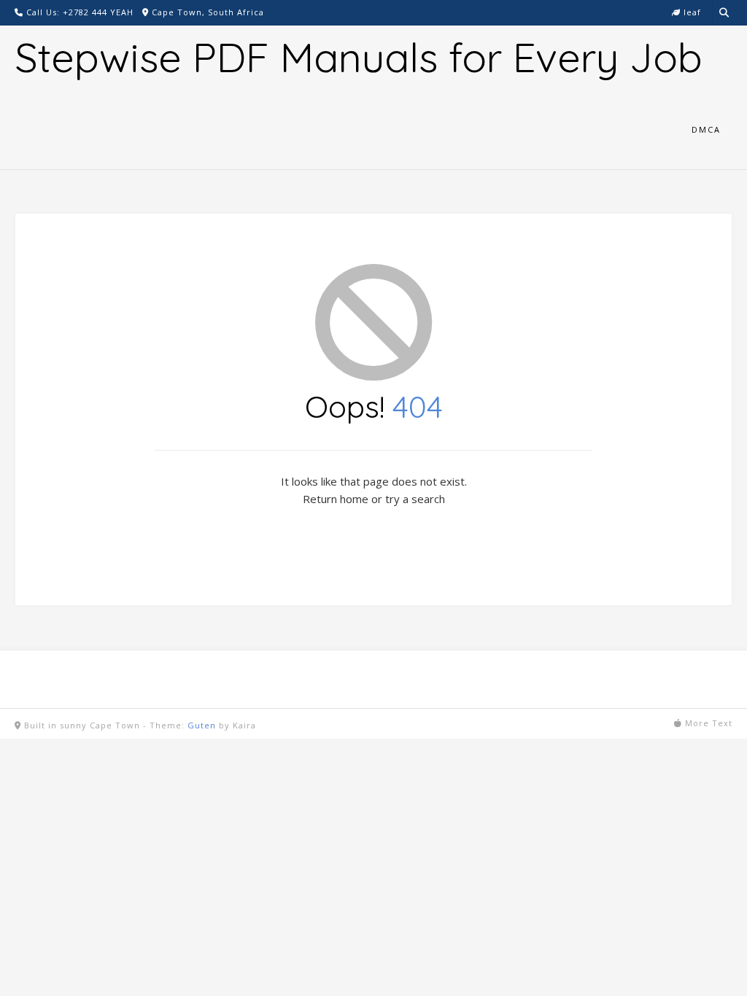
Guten (201, 725)
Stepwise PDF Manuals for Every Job (359, 56)
